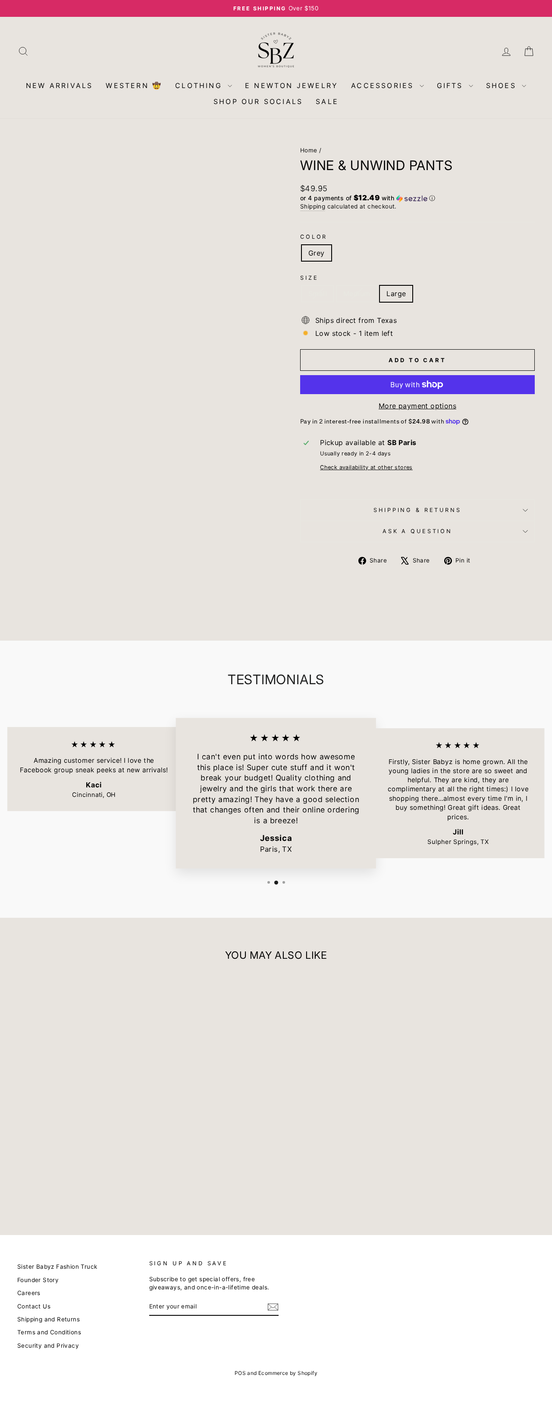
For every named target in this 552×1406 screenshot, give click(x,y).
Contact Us (33, 1306)
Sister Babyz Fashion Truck (57, 1266)
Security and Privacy (48, 1345)
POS (240, 1373)
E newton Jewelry (291, 85)
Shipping (312, 206)
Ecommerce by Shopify (287, 1373)
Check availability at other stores (366, 467)
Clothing (200, 85)
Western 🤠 (134, 85)
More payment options (417, 405)
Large (396, 293)
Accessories (384, 85)
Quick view (78, 1155)
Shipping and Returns (48, 1319)
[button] (417, 198)
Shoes (503, 85)
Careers (29, 1292)
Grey (316, 253)
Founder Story (38, 1279)
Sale (327, 101)
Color (313, 237)
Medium (356, 293)
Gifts (452, 85)
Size (309, 278)
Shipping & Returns (417, 510)
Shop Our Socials (258, 101)
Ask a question (417, 531)
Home (308, 150)
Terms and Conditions (49, 1332)
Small (317, 293)
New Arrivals (59, 85)
